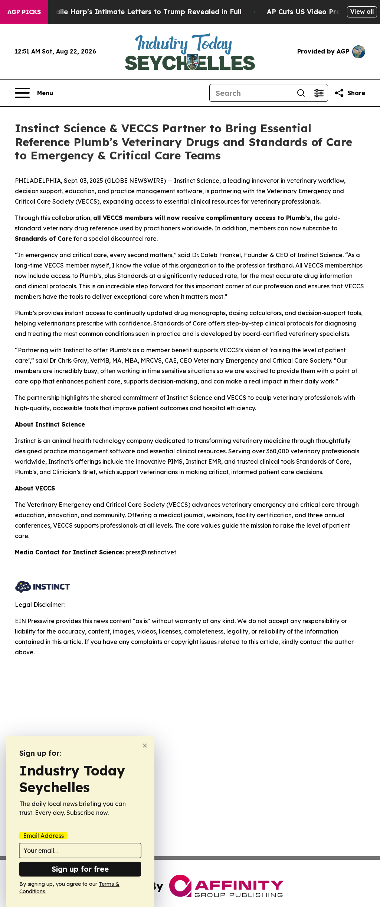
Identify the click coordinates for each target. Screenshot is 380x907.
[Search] (301, 92)
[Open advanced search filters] (319, 92)
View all (362, 11)
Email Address (43, 835)
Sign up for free (80, 869)
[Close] (144, 745)
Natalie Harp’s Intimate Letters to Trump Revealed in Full (142, 11)
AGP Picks (24, 12)
